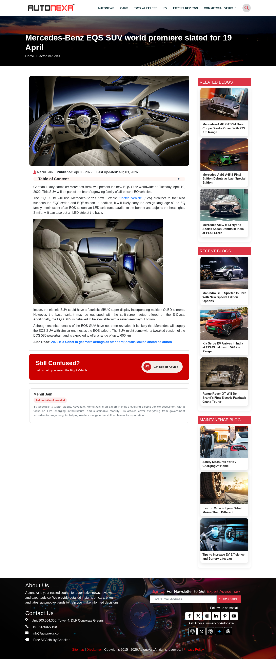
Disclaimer (94, 649)
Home (29, 56)
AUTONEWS (106, 8)
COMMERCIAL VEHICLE (220, 8)
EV (165, 8)
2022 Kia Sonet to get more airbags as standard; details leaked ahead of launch (111, 342)
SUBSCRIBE (228, 599)
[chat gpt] (193, 631)
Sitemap (78, 649)
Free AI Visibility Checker (51, 640)
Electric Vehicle (130, 198)
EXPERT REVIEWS (185, 8)
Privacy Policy (193, 649)
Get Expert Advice (166, 366)
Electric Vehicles (48, 56)
